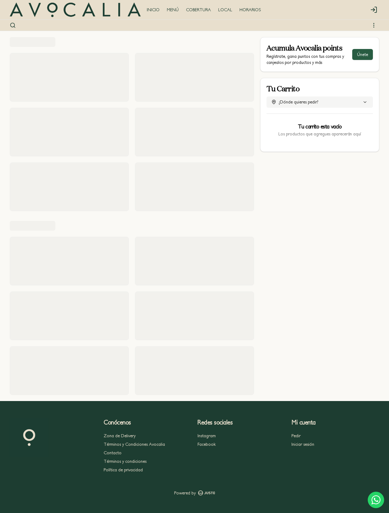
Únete (362, 54)
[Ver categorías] (373, 25)
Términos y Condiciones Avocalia (134, 444)
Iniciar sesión (302, 444)
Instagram (207, 435)
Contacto (113, 452)
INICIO (153, 9)
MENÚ (173, 9)
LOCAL (225, 9)
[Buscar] (13, 25)
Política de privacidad (123, 469)
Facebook (207, 444)
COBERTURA (198, 9)
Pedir (296, 435)
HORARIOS (250, 9)
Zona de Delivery (120, 435)
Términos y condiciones (125, 461)
